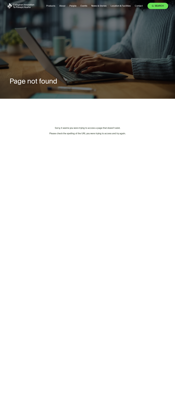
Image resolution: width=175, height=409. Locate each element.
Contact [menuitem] (139, 5)
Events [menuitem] (84, 5)
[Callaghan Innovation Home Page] (20, 6)
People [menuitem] (72, 5)
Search (159, 5)
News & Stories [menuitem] (99, 5)
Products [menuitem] (50, 5)
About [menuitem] (62, 5)
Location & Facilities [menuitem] (121, 5)
